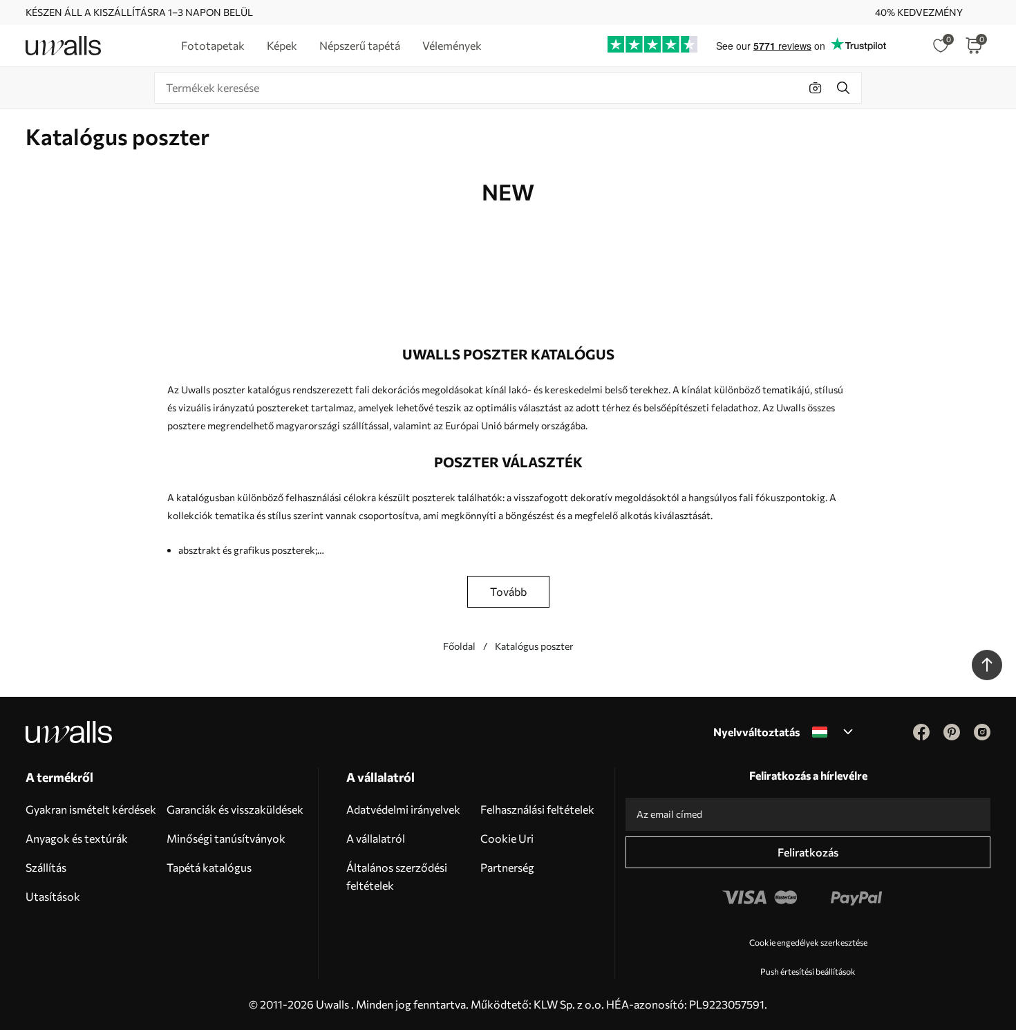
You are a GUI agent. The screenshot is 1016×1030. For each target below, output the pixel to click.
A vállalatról (375, 838)
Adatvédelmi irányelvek (403, 809)
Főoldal (459, 646)
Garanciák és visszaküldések (235, 809)
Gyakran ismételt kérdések (91, 809)
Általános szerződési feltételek (396, 876)
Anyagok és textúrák (77, 838)
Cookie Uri (507, 838)
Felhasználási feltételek (537, 809)
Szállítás (46, 867)
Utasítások (53, 896)
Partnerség (507, 867)
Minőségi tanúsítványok (226, 838)
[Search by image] (816, 88)
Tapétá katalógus (209, 867)
